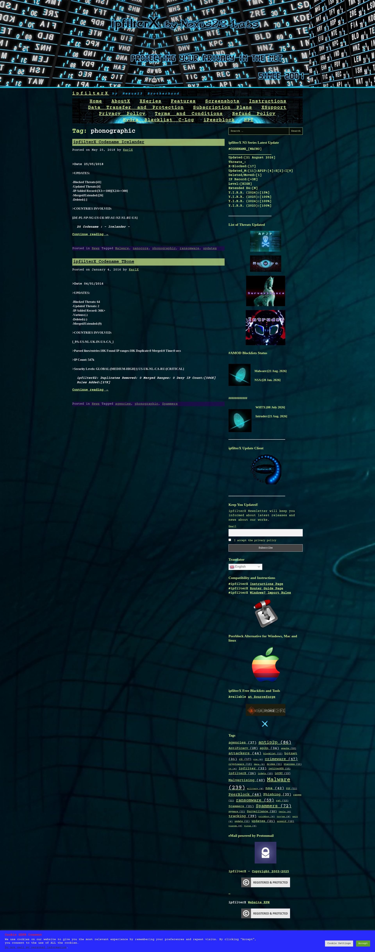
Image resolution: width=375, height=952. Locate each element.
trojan (283, 816)
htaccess (293, 764)
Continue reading (90, 234)
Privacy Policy (122, 113)
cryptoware (240, 764)
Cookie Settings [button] (339, 943)
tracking (242, 816)
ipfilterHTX (279, 769)
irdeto (265, 773)
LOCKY (282, 773)
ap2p (269, 748)
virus (250, 826)
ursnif (285, 821)
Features (183, 101)
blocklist (272, 753)
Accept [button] (363, 943)
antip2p (274, 742)
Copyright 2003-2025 (270, 871)
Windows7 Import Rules (270, 593)
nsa (274, 788)
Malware (122, 248)
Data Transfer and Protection (136, 107)
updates (210, 248)
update (242, 821)
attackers (245, 753)
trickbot (266, 816)
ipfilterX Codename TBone (103, 261)
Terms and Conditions (189, 113)
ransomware (189, 248)
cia (258, 759)
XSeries (151, 101)
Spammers (170, 404)
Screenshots (222, 101)
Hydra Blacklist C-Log (158, 120)
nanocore (140, 248)
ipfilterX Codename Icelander (108, 142)
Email (232, 526)
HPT (249, 120)
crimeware (281, 759)
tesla (285, 812)
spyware (237, 811)
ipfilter (253, 768)
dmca (259, 764)
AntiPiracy (243, 748)
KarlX (128, 150)
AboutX (121, 101)
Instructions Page (266, 584)
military (255, 789)
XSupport (274, 107)
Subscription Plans (222, 107)
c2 (245, 759)
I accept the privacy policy (254, 540)
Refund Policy (254, 113)
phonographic (164, 248)
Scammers (241, 806)
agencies (123, 404)
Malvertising (247, 780)
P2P (291, 788)
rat (282, 800)
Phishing (277, 794)
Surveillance (262, 811)
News (96, 248)
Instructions (268, 101)
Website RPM (259, 902)
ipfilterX (90, 93)
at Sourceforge (261, 697)
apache (288, 748)
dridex (274, 764)
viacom (235, 826)
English (240, 566)
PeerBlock (245, 794)
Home (96, 101)
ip (233, 769)
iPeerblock (219, 120)
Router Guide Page (266, 588)
